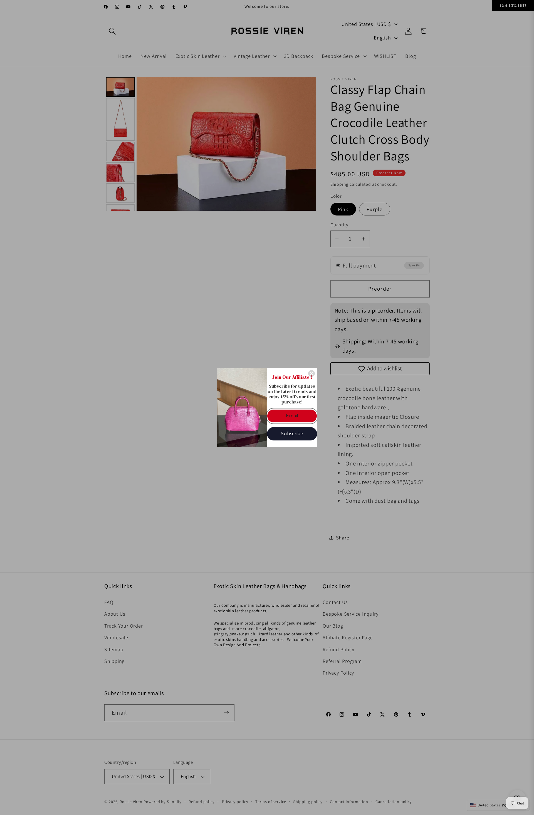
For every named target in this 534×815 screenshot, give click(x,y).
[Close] (311, 373)
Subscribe (292, 433)
